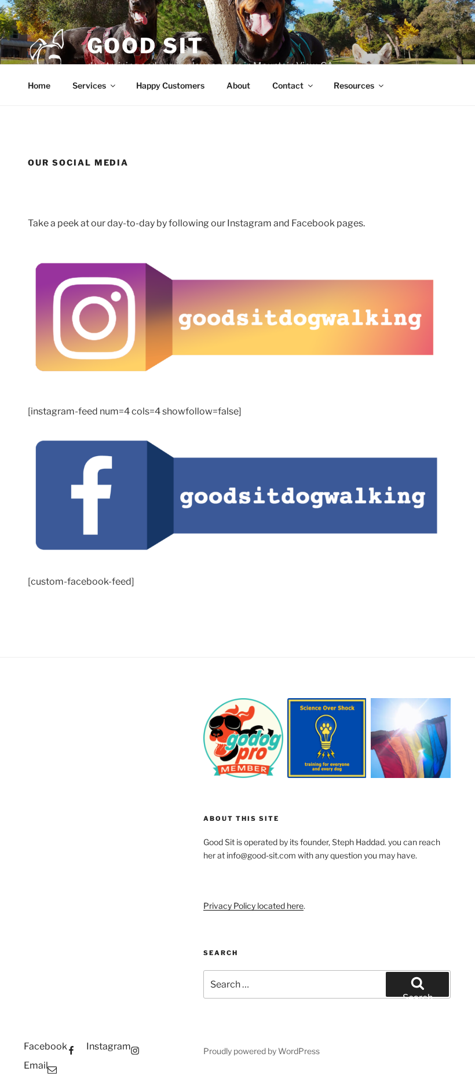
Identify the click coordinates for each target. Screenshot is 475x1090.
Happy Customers (170, 85)
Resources (354, 85)
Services (89, 85)
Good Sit (145, 45)
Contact (288, 85)
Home (39, 85)
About (238, 85)
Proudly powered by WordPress (261, 1051)
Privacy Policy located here (253, 906)
